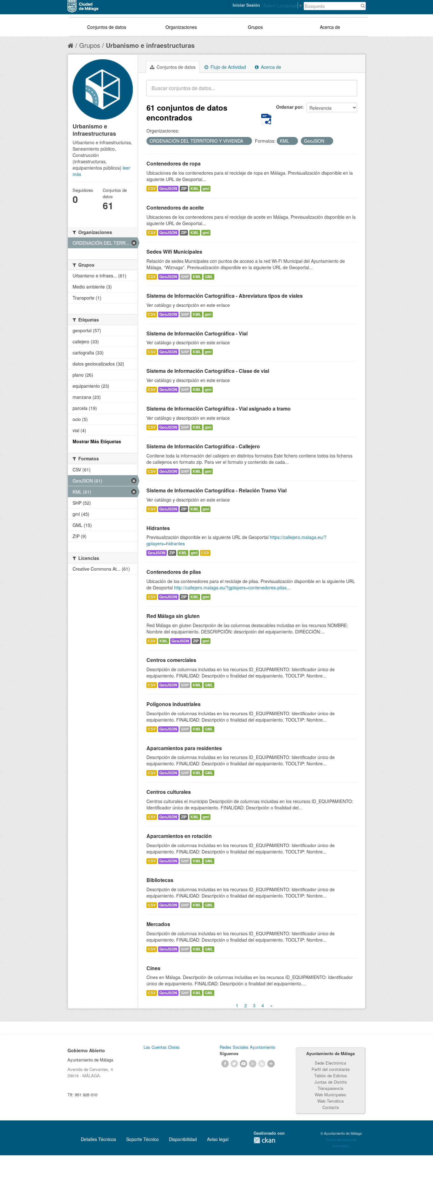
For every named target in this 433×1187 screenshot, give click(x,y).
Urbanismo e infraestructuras (150, 45)
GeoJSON (168, 188)
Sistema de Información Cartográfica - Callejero (203, 446)
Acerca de (330, 27)
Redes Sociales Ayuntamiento (247, 1047)
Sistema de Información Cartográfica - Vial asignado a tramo (218, 408)
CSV (152, 188)
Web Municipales (330, 1095)
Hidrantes (158, 528)
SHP (185, 276)
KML (195, 188)
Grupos (255, 27)
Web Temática (330, 1101)
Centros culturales (168, 791)
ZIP (184, 188)
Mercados (158, 924)
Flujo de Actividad (227, 67)
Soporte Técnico (142, 1139)
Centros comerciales (171, 660)
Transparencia (330, 1088)
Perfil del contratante (331, 1069)
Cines (153, 968)
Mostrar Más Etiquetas (97, 441)
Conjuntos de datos (106, 27)
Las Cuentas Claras (162, 1047)
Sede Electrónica (330, 1063)
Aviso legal (218, 1139)
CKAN (264, 1140)
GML (209, 276)
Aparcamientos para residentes (184, 748)
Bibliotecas (159, 880)
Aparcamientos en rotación (179, 836)
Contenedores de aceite (175, 207)
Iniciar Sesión (246, 5)
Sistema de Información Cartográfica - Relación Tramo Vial (216, 490)
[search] (348, 91)
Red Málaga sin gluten (173, 615)
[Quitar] (246, 141)
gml (206, 188)
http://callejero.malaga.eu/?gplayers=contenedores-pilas (230, 587)
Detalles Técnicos (98, 1139)
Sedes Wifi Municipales (174, 251)
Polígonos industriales (173, 704)
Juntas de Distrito (330, 1082)
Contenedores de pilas (173, 571)
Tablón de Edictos (330, 1076)
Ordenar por (289, 107)
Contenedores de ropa (173, 163)
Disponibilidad (183, 1139)
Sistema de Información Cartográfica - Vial (197, 333)
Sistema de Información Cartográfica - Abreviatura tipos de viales (224, 295)
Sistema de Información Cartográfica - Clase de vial (207, 370)
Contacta (330, 1107)
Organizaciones (181, 27)
